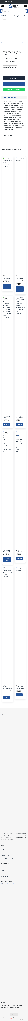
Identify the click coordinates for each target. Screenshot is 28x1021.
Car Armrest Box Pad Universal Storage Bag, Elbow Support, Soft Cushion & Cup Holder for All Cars (7, 277)
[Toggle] (2, 97)
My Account (4, 876)
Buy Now (14, 84)
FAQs (2, 849)
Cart (2, 873)
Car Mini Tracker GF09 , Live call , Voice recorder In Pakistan (7, 687)
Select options (7, 286)
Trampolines (18, 51)
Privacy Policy (5, 855)
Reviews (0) (8, 135)
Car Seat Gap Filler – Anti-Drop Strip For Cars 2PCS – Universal (7, 551)
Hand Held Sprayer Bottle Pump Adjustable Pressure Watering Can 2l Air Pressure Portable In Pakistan (20, 417)
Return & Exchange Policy (8, 858)
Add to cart (13, 78)
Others (8, 51)
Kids (13, 51)
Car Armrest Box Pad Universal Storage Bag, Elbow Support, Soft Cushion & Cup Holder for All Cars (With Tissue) (20, 277)
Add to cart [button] (6, 424)
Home (4, 51)
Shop (2, 870)
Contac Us (4, 852)
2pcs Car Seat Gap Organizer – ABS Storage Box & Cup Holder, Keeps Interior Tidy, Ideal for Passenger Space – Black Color (20, 551)
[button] (2, 6)
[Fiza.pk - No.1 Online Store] (14, 6)
